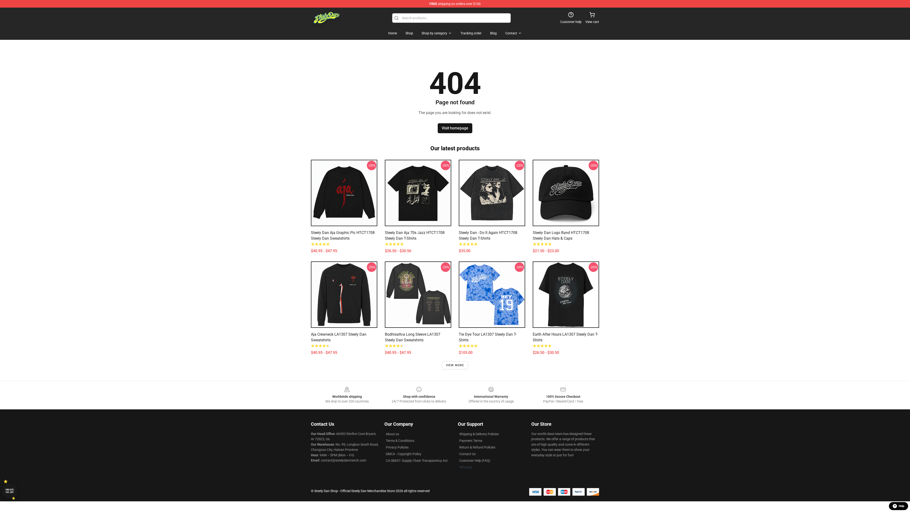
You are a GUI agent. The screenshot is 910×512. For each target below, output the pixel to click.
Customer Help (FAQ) (474, 460)
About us (392, 434)
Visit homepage (455, 128)
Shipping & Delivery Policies (479, 434)
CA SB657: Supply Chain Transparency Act (417, 460)
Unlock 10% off (9, 491)
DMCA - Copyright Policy (403, 454)
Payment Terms (470, 441)
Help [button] (901, 506)
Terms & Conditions (400, 441)
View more (455, 365)
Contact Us (467, 454)
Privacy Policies (397, 447)
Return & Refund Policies (477, 447)
